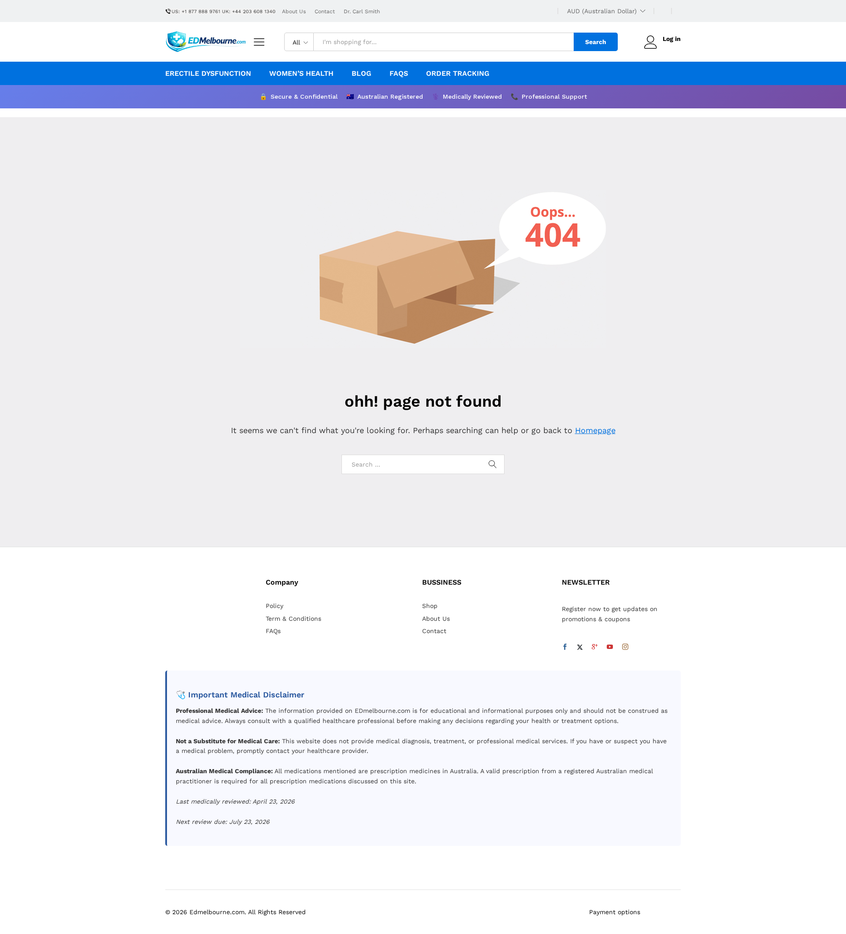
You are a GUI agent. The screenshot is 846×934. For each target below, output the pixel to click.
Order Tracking (458, 73)
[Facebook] (564, 647)
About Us (294, 11)
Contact (325, 11)
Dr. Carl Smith (362, 11)
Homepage (595, 430)
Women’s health (301, 73)
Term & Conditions (293, 618)
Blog (361, 73)
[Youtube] (609, 647)
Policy (274, 605)
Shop (430, 605)
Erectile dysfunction (208, 73)
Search (595, 41)
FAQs (399, 73)
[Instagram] (625, 647)
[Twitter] (579, 647)
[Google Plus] (594, 647)
